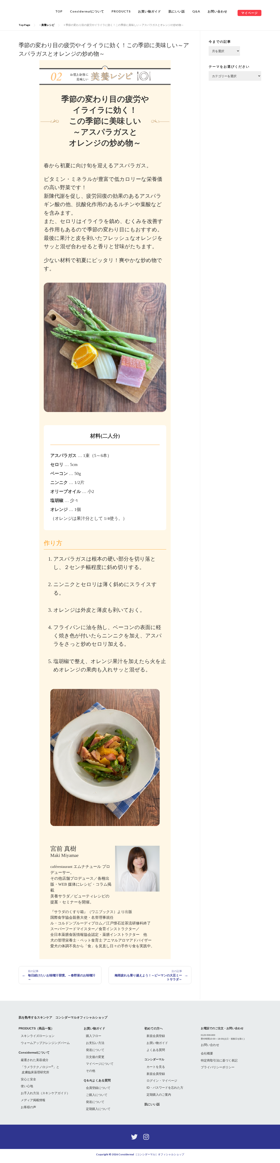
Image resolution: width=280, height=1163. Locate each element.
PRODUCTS (121, 11)
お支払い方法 (95, 1043)
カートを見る (156, 1066)
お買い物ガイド (149, 11)
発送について (95, 1050)
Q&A (196, 11)
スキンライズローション (37, 1036)
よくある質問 (156, 1050)
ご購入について (96, 1095)
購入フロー (93, 1036)
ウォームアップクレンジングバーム (45, 1043)
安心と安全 (28, 1079)
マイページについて (100, 1063)
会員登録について (98, 1088)
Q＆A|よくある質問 (97, 1080)
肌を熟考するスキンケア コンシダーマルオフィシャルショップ (63, 1017)
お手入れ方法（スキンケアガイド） (45, 1093)
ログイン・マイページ (162, 1080)
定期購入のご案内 (159, 1094)
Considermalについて (87, 11)
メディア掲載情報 (33, 1100)
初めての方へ (153, 1028)
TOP (59, 11)
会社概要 (207, 1053)
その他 (90, 1070)
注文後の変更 (95, 1057)
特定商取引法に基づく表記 (219, 1060)
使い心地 (27, 1086)
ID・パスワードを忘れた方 (165, 1087)
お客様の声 (28, 1107)
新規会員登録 (156, 1036)
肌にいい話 (176, 11)
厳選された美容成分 (34, 1060)
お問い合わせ (217, 11)
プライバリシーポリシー (217, 1067)
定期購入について (98, 1109)
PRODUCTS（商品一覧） (36, 1028)
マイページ (249, 13)
